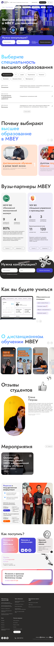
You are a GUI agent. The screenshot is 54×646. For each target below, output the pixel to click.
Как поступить (15, 622)
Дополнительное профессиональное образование (20, 609)
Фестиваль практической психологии (35, 606)
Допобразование (19, 2)
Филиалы (2, 624)
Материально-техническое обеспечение (5, 629)
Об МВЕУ (2, 620)
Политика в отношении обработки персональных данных (6, 614)
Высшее (23, 2)
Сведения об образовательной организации (6, 611)
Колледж (14, 2)
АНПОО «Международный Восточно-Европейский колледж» (6, 603)
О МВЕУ (11, 2)
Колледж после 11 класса (19, 604)
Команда (2, 622)
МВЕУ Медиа (31, 604)
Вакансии (2, 626)
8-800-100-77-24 (11, 581)
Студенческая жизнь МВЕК (17, 629)
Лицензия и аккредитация (5, 608)
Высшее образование (18, 606)
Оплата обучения (16, 620)
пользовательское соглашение (35, 43)
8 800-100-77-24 (34, 2)
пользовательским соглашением (12, 274)
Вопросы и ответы (16, 624)
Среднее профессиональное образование (19, 602)
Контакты (26, 2)
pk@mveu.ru (8, 544)
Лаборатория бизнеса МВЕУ (33, 602)
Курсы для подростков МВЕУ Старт (19, 612)
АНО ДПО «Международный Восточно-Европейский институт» (6, 606)
